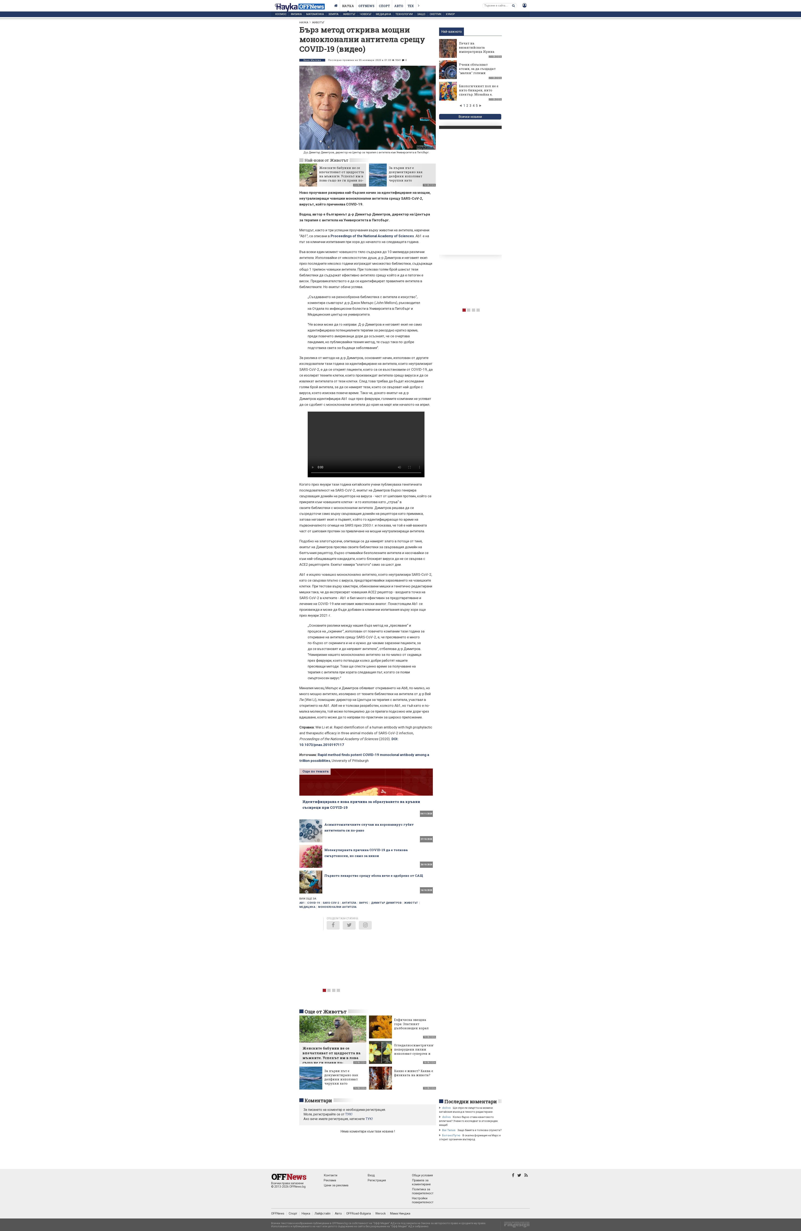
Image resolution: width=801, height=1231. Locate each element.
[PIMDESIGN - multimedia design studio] (515, 1226)
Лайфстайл (322, 1213)
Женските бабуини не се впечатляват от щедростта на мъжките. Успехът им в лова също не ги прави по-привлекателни (341, 176)
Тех (411, 6)
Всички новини (470, 117)
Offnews (366, 6)
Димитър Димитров (386, 902)
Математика (315, 14)
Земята (333, 14)
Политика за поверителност (422, 1191)
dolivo (446, 1107)
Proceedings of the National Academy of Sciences (372, 236)
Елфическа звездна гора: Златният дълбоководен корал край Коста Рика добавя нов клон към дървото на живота (412, 1030)
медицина (307, 907)
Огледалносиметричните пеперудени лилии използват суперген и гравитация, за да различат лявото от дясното (415, 1055)
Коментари (318, 1100)
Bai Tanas (449, 1130)
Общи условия (422, 1175)
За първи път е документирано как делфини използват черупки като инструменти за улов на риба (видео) (409, 178)
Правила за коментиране (421, 1182)
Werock (380, 1213)
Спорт (384, 6)
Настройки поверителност (422, 1200)
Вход (371, 1175)
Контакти (330, 1175)
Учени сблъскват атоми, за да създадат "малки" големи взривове (477, 70)
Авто (398, 6)
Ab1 (302, 902)
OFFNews (277, 1213)
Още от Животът (326, 1011)
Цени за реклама (336, 1185)
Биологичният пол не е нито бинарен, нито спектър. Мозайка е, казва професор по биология (478, 94)
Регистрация (377, 1180)
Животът (349, 14)
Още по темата (315, 771)
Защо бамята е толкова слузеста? (479, 1130)
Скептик (435, 14)
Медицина (383, 14)
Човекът (366, 14)
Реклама (330, 1180)
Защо (421, 14)
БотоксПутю (451, 1135)
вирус (363, 902)
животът (411, 902)
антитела (349, 902)
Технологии (404, 14)
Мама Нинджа (400, 1213)
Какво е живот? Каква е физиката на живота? (413, 1073)
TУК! (349, 1114)
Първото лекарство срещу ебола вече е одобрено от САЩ (373, 875)
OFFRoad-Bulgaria (358, 1213)
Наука (348, 6)
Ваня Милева (312, 60)
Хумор (450, 14)
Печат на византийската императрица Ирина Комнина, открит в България (476, 51)
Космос (280, 14)
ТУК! (369, 1119)
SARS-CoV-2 (331, 902)
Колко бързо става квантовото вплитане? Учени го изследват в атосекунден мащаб (468, 1120)
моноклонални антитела (337, 907)
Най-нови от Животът (326, 160)
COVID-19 (313, 902)
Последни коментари (470, 1101)
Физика (296, 14)
